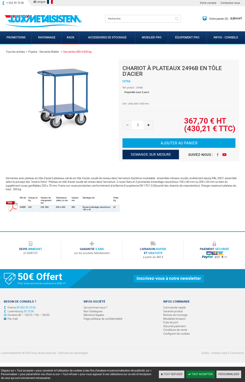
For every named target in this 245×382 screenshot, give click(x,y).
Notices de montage (175, 314)
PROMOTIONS (16, 37)
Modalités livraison (174, 318)
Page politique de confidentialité (103, 318)
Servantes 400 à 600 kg (77, 51)
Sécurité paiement (174, 326)
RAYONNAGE (46, 37)
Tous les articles (15, 51)
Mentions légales (94, 314)
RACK (70, 37)
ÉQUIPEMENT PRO (187, 37)
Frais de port (170, 322)
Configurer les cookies (176, 333)
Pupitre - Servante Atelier (44, 51)
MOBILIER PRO (152, 37)
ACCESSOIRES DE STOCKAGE (107, 37)
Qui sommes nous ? (95, 307)
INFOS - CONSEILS (226, 37)
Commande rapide (174, 307)
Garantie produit (173, 311)
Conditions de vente (175, 329)
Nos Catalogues (93, 311)
